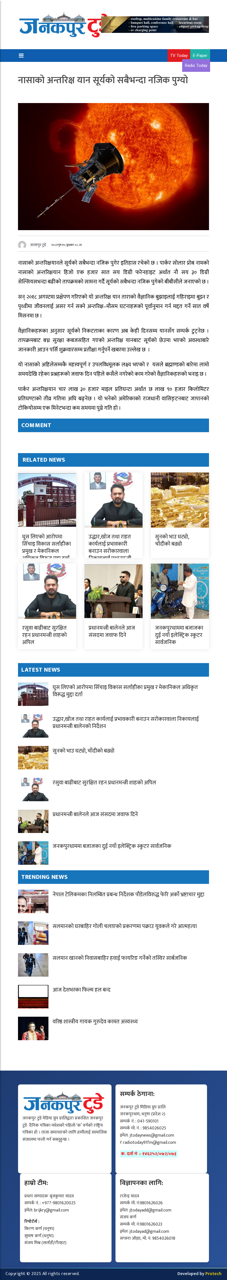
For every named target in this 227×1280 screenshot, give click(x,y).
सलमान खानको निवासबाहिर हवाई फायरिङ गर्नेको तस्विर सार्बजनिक (120, 958)
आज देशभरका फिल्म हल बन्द (81, 990)
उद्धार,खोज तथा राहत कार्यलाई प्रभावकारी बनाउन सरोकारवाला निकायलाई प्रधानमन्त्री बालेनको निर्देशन (110, 551)
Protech (213, 1274)
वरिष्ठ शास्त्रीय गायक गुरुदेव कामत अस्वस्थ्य (95, 1021)
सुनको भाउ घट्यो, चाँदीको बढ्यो (172, 540)
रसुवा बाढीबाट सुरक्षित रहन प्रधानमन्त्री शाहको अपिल (44, 635)
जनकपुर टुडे (38, 245)
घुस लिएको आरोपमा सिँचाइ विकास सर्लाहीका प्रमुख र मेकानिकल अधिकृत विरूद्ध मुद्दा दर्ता (46, 547)
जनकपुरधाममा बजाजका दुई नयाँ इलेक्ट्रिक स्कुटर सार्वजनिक (179, 635)
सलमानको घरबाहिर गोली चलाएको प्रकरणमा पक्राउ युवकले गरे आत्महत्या (125, 926)
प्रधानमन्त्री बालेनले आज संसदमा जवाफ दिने (112, 631)
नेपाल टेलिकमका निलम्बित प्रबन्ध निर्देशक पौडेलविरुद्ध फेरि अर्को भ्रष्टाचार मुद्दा (128, 894)
